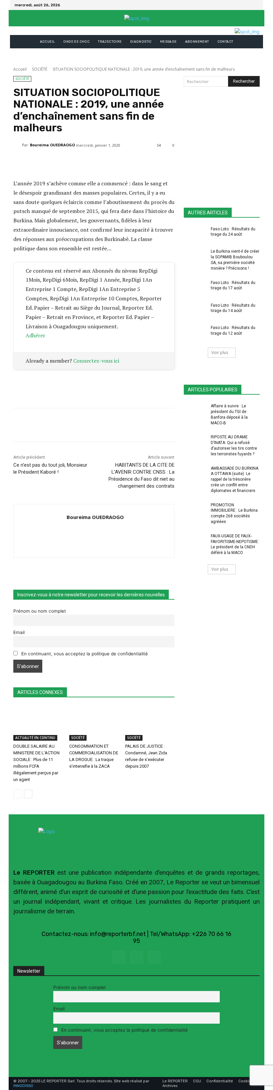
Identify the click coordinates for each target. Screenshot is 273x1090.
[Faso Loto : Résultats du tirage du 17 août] (195, 288)
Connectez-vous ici (96, 360)
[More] (173, 162)
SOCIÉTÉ (39, 69)
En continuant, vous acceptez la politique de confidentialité (84, 653)
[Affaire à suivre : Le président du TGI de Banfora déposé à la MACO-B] (195, 411)
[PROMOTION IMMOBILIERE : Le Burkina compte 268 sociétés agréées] (195, 510)
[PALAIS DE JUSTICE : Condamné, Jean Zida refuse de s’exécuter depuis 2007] (149, 723)
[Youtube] (154, 957)
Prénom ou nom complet (39, 611)
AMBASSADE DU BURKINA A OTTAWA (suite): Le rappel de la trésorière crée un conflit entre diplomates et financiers (234, 479)
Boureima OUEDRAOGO (52, 144)
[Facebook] (246, 5)
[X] (254, 5)
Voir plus (219, 352)
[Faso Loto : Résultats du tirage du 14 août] (195, 311)
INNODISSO (23, 1086)
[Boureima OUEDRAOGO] (17, 145)
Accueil (20, 69)
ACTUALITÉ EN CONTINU (35, 737)
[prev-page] (17, 794)
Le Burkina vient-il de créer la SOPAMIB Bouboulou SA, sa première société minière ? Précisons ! (235, 259)
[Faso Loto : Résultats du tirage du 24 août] (195, 234)
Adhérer (35, 335)
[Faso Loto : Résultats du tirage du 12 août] (195, 333)
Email (19, 632)
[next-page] (28, 794)
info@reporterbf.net (118, 934)
